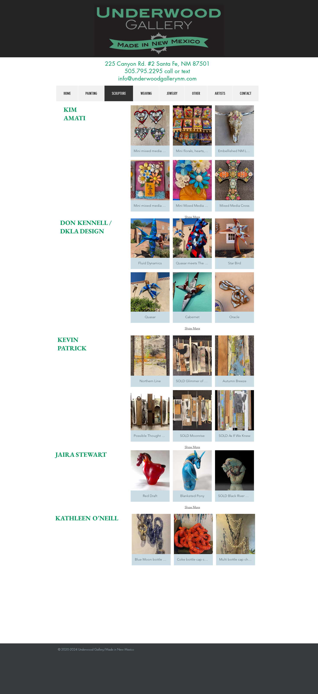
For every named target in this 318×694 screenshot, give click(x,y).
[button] (150, 131)
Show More (192, 217)
